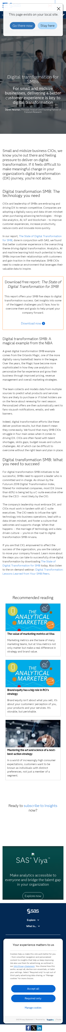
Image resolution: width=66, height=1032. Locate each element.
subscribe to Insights (40, 805)
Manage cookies (33, 1007)
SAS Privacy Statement (24, 966)
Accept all (33, 988)
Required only (33, 998)
